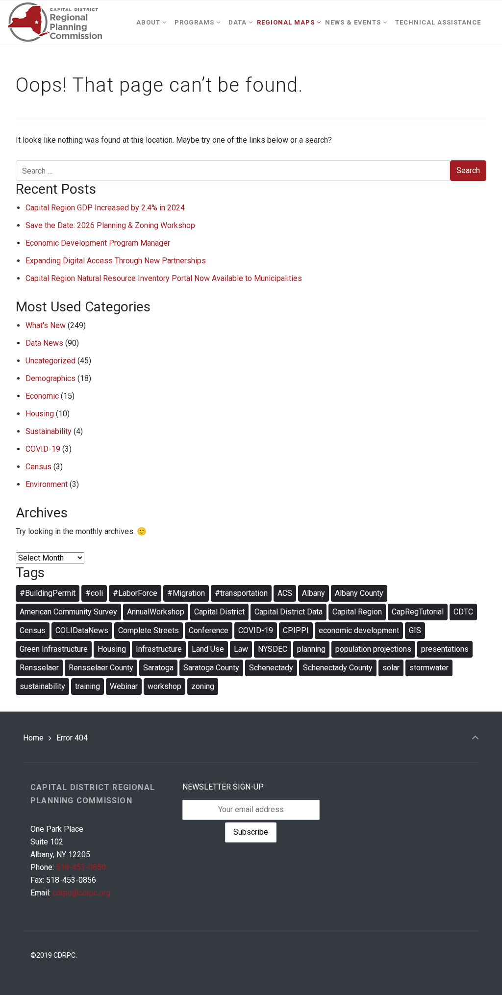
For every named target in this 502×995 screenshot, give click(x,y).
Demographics (50, 378)
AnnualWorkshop (155, 611)
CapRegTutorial (418, 611)
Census (38, 466)
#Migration (186, 593)
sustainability (42, 686)
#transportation (241, 593)
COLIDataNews (81, 630)
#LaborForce (135, 593)
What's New (45, 325)
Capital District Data (288, 611)
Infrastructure (159, 649)
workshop (164, 686)
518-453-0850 (81, 867)
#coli (94, 593)
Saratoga (158, 667)
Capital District (219, 611)
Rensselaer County (101, 667)
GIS (415, 630)
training (87, 686)
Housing (39, 413)
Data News (44, 343)
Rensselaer (39, 667)
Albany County (359, 593)
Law (241, 649)
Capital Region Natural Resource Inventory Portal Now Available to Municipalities (163, 278)
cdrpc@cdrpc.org (81, 892)
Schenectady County (338, 667)
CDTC (463, 611)
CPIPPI (296, 630)
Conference (208, 630)
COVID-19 (42, 449)
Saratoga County (211, 667)
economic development (359, 630)
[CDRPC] (54, 22)
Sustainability (48, 431)
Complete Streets (148, 630)
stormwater (429, 667)
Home (33, 737)
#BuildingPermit (47, 593)
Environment (46, 484)
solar (391, 667)
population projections (373, 649)
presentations (445, 649)
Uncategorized (50, 360)
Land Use (208, 649)
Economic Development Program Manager (97, 243)
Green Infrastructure (54, 649)
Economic (42, 396)
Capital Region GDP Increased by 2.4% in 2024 (105, 207)
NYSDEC (272, 649)
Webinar (124, 686)
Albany (313, 593)
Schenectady (271, 667)
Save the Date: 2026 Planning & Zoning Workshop (110, 225)
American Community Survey (68, 611)
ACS (284, 593)
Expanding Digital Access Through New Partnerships (115, 260)
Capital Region (357, 611)
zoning (202, 686)
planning (311, 649)
